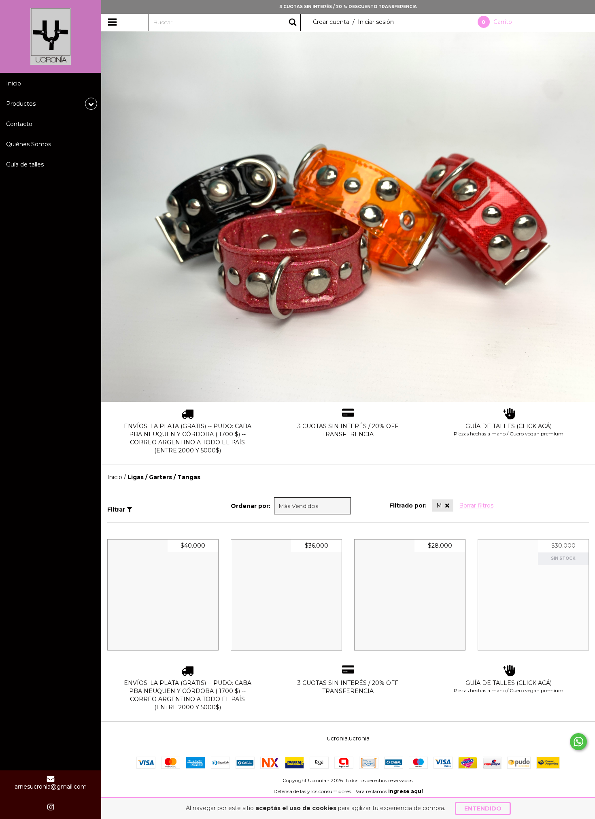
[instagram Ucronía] (50, 807)
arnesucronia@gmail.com (51, 786)
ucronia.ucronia (348, 738)
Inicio (13, 83)
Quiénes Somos (28, 144)
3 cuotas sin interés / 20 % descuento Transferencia (348, 6)
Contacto (19, 124)
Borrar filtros (476, 505)
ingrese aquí (405, 791)
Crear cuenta (331, 22)
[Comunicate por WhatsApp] (578, 741)
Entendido (483, 808)
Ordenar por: (250, 506)
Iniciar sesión (376, 22)
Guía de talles (25, 164)
